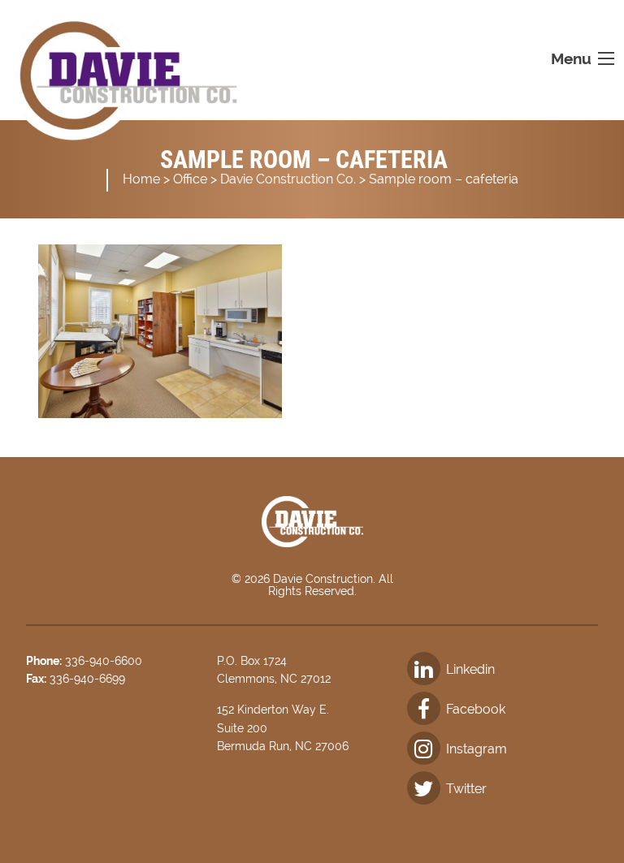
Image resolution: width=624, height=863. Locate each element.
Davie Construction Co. (288, 179)
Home (141, 179)
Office (190, 179)
